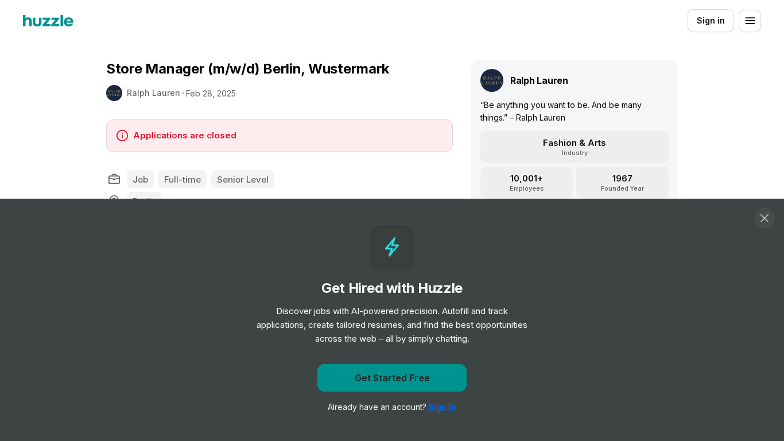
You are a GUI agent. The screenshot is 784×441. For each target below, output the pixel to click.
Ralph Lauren (153, 93)
